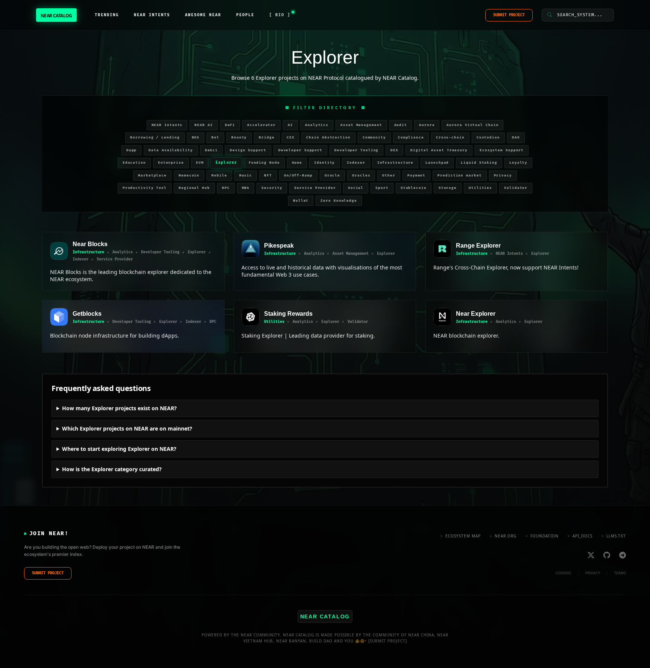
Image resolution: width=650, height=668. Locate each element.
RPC (226, 188)
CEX (291, 137)
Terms (620, 573)
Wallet (300, 201)
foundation (542, 536)
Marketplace (152, 175)
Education (134, 163)
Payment (416, 175)
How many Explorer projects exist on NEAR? (119, 408)
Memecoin (189, 175)
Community (374, 137)
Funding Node (264, 163)
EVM (200, 163)
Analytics (316, 125)
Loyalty (518, 163)
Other (388, 175)
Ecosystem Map (460, 536)
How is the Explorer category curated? (112, 469)
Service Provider (315, 188)
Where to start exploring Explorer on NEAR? (119, 448)
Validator (515, 188)
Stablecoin (414, 188)
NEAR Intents (167, 125)
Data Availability (171, 150)
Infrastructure (395, 163)
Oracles (361, 175)
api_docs (580, 536)
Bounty (239, 137)
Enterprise (171, 163)
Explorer (226, 163)
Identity (324, 163)
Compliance (411, 137)
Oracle (332, 175)
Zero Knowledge (338, 201)
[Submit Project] (387, 641)
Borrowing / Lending (154, 137)
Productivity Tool (145, 188)
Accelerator (261, 125)
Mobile (219, 175)
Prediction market (459, 175)
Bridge (266, 137)
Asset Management (361, 125)
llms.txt (613, 536)
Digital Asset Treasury (439, 150)
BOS (196, 137)
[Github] (606, 554)
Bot (215, 137)
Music (245, 175)
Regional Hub (194, 188)
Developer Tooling (356, 150)
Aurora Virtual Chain (472, 125)
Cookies (563, 573)
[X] (591, 554)
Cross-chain (450, 137)
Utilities (480, 188)
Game (297, 163)
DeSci (211, 150)
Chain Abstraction (328, 137)
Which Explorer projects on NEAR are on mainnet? (127, 428)
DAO (516, 137)
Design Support (248, 150)
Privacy (503, 175)
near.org (503, 536)
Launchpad (437, 163)
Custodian (488, 137)
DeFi (230, 125)
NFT (268, 175)
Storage (448, 188)
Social (355, 188)
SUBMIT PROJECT (509, 15)
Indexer (356, 163)
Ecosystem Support (502, 150)
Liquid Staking (479, 163)
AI (290, 125)
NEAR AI (203, 125)
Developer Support (300, 150)
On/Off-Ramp (298, 175)
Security (271, 188)
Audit (400, 125)
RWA (246, 188)
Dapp (131, 150)
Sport (382, 188)
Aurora (426, 125)
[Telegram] (622, 554)
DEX (394, 150)
